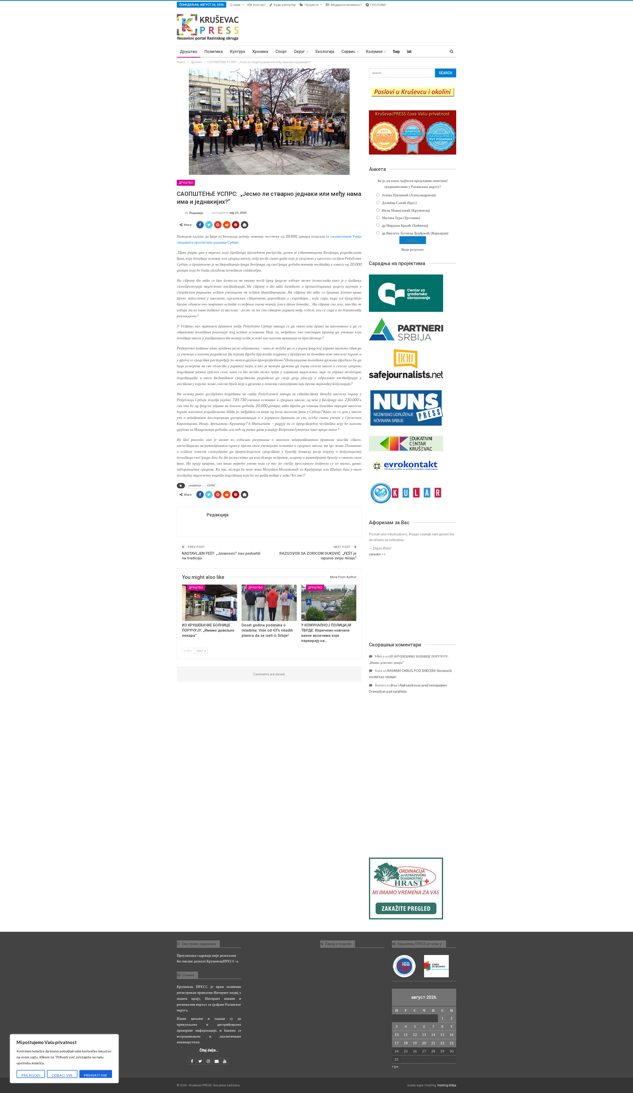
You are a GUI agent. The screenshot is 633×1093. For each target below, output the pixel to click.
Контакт (259, 5)
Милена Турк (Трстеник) (401, 218)
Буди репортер (285, 5)
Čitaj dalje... (209, 1050)
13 (424, 1035)
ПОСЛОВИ (377, 5)
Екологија (325, 51)
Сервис (348, 51)
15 (442, 1035)
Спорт (281, 51)
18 (406, 1043)
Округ (299, 51)
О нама (235, 5)
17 (397, 1043)
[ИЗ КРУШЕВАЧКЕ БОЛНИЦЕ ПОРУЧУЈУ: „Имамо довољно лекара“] (209, 603)
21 (433, 1043)
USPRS (211, 485)
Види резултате (412, 249)
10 (397, 1035)
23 (451, 1043)
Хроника (260, 51)
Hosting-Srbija (446, 1085)
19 (415, 1043)
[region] (64, 1058)
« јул (395, 1066)
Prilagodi (31, 1075)
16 (451, 1035)
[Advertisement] (412, 599)
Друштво (188, 51)
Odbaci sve (62, 1075)
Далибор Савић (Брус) (399, 203)
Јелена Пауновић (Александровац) (409, 195)
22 (442, 1043)
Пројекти (311, 5)
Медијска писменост (346, 5)
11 (406, 1035)
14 (433, 1035)
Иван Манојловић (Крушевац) (406, 210)
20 (424, 1043)
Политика (213, 51)
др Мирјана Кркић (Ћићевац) (405, 225)
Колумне (374, 51)
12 (415, 1035)
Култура (237, 51)
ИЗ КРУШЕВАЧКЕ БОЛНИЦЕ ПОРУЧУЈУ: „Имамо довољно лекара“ (208, 630)
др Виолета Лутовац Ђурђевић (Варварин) (415, 233)
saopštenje (194, 485)
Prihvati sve (95, 1075)
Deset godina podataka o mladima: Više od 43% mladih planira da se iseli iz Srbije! (267, 630)
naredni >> (377, 554)
